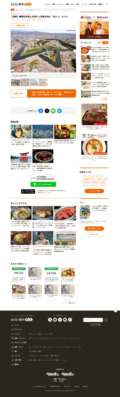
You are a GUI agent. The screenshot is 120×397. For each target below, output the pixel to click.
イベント (45, 334)
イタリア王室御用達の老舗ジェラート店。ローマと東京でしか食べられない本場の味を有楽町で (101, 84)
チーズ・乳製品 (54, 360)
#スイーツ (99, 176)
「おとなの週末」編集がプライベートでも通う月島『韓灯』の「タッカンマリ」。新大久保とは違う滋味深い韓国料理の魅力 (20, 224)
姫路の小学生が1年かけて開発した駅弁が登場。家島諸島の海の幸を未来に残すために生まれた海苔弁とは (101, 67)
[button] (12, 50)
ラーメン (54, 338)
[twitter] (50, 319)
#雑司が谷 (86, 182)
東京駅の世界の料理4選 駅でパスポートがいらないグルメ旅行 (64, 142)
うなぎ (41, 338)
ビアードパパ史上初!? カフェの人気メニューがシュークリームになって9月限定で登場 (101, 75)
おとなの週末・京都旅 (37, 164)
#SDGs (102, 182)
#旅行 (23, 19)
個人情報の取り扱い (55, 386)
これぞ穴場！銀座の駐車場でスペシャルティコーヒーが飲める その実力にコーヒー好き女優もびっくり (42, 252)
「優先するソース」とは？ (44, 192)
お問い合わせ (67, 386)
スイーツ (78, 338)
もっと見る (104, 98)
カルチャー (68, 347)
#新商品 (85, 179)
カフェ (71, 338)
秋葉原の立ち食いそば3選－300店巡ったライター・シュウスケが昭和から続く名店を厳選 (101, 58)
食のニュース (32, 334)
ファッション (59, 347)
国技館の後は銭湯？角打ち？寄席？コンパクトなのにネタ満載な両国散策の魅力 (64, 249)
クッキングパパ (33, 355)
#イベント (86, 185)
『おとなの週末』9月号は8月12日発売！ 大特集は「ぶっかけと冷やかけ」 (100, 208)
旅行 (78, 4)
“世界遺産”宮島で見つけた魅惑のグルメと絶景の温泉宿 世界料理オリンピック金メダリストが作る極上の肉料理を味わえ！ (20, 167)
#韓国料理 (95, 182)
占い (30, 347)
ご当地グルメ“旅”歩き (59, 221)
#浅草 (34, 19)
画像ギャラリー (33, 9)
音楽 (44, 347)
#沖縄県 (28, 19)
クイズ (35, 347)
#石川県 (39, 19)
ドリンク (63, 360)
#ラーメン (95, 185)
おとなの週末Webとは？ (39, 386)
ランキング (18, 329)
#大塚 (99, 179)
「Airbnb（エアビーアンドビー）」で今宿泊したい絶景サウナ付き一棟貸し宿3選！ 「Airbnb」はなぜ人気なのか (20, 142)
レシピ (75, 347)
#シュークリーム (88, 176)
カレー (35, 338)
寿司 (30, 338)
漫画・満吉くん (55, 355)
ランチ (65, 338)
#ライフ (103, 185)
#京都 (18, 19)
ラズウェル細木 (44, 355)
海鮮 (35, 360)
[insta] (70, 319)
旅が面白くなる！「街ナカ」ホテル (20, 14)
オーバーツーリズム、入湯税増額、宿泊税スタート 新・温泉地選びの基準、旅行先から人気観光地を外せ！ (42, 144)
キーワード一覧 (95, 324)
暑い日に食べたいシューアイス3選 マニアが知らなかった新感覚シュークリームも (42, 225)
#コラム (93, 179)
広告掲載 (85, 386)
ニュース (47, 4)
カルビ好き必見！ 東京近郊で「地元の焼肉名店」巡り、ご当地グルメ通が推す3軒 (64, 226)
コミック (84, 4)
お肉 (30, 360)
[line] (55, 319)
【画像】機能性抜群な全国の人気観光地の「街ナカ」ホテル (39, 16)
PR (51, 334)
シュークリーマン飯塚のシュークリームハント (42, 221)
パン (60, 338)
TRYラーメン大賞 (20, 342)
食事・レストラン (58, 4)
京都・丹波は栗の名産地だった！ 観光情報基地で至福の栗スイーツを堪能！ (42, 168)
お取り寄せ (92, 4)
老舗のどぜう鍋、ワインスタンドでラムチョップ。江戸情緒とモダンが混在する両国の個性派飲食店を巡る (20, 249)
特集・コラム (70, 4)
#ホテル (13, 19)
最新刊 (101, 4)
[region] (43, 58)
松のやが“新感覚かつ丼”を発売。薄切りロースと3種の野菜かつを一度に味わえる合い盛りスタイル (101, 49)
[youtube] (65, 319)
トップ (16, 325)
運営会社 (76, 386)
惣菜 (39, 360)
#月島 (105, 179)
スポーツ (50, 347)
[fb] (60, 319)
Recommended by (65, 303)
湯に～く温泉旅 (35, 139)
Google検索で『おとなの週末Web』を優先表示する (51, 190)
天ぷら (47, 338)
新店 (40, 334)
